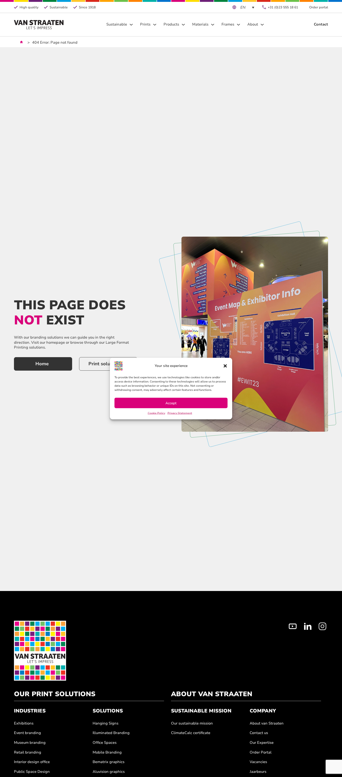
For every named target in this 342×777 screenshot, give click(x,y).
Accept (171, 403)
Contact (321, 24)
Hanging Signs (105, 723)
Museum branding (30, 742)
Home (42, 364)
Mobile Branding (107, 752)
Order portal (318, 7)
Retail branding (27, 752)
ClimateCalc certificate (190, 733)
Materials (200, 24)
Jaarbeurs (258, 771)
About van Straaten (267, 723)
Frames (227, 24)
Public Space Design (32, 771)
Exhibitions (24, 723)
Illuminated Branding (111, 733)
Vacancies (258, 762)
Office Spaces (105, 742)
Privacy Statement (180, 413)
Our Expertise (262, 742)
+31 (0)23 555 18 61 (283, 7)
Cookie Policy (156, 413)
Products (171, 24)
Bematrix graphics (108, 762)
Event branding (27, 733)
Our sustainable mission (192, 723)
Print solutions (104, 364)
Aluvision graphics (109, 771)
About (252, 24)
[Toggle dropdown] (131, 24)
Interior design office (32, 762)
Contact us (259, 733)
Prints (145, 24)
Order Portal (261, 752)
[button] (225, 366)
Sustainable (116, 24)
